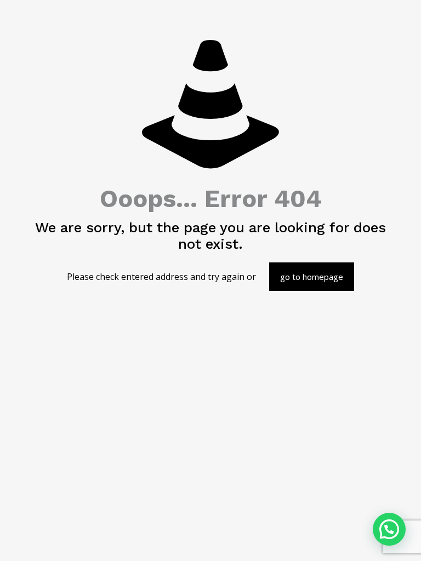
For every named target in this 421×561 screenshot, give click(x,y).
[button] (389, 529)
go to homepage (311, 276)
